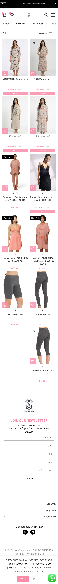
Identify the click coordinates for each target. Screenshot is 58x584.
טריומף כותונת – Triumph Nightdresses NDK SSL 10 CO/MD (43, 260)
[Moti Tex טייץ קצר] (15, 289)
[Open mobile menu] (53, 15)
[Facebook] (32, 532)
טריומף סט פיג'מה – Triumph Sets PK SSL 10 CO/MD (15, 198)
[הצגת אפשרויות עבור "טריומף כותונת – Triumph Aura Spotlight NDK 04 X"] (33, 188)
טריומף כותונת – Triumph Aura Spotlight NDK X (15, 259)
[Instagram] (25, 532)
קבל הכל (23, 578)
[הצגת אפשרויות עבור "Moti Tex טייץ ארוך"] (33, 305)
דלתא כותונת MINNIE (43, 136)
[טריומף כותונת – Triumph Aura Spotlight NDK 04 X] (43, 172)
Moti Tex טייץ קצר (15, 314)
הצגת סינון (43, 33)
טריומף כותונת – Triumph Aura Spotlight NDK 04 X (43, 198)
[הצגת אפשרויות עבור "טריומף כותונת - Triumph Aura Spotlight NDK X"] (5, 249)
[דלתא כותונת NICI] (15, 115)
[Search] (46, 15)
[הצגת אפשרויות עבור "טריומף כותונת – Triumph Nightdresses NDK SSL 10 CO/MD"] (33, 249)
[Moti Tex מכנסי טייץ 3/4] (43, 345)
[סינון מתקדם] (47, 179)
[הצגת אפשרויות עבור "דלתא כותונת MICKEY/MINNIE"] (5, 73)
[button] (55, 4)
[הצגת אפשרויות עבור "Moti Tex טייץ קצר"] (5, 305)
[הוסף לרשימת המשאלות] (33, 43)
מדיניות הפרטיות (26, 571)
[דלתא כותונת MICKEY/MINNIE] (15, 57)
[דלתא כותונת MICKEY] (43, 57)
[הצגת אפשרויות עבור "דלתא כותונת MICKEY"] (33, 73)
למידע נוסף (36, 578)
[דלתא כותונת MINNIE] (43, 115)
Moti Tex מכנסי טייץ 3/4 (43, 370)
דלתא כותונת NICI (15, 136)
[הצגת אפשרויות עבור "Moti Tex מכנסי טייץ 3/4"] (33, 361)
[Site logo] (29, 14)
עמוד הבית (51, 23)
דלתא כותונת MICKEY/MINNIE (15, 79)
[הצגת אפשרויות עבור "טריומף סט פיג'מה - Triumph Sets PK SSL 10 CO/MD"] (5, 188)
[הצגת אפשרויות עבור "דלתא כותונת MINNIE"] (33, 131)
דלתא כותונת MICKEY (43, 79)
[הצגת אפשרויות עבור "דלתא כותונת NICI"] (5, 131)
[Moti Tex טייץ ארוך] (43, 289)
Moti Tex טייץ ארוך (43, 314)
